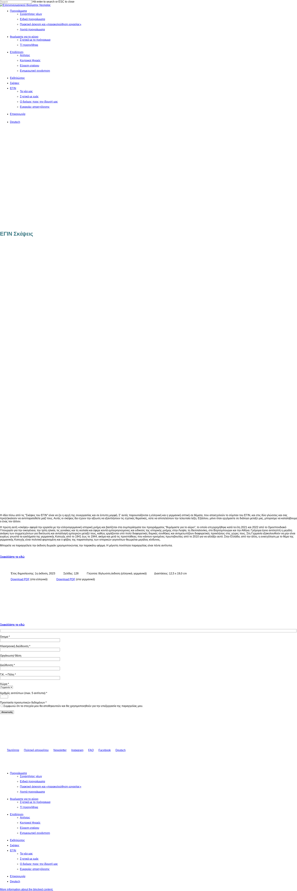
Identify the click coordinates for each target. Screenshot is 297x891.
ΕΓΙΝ (13, 850)
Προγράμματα (18, 773)
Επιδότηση (16, 814)
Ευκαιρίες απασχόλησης (35, 869)
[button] (26, 889)
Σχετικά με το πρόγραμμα (35, 802)
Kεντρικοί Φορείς (30, 822)
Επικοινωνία (17, 876)
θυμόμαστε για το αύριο (24, 799)
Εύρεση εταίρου (29, 827)
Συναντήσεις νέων (31, 776)
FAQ (91, 750)
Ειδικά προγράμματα (32, 781)
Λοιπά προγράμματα (32, 791)
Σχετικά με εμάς (29, 858)
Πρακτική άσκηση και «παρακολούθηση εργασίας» (50, 786)
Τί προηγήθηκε (29, 807)
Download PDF (20, 579)
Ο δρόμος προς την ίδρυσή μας (39, 863)
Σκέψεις (14, 845)
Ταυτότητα (13, 750)
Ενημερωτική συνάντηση (35, 833)
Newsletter (60, 750)
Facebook (104, 750)
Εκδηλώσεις (17, 840)
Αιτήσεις (25, 817)
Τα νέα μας (26, 853)
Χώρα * (4, 684)
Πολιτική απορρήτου (36, 750)
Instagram (77, 750)
